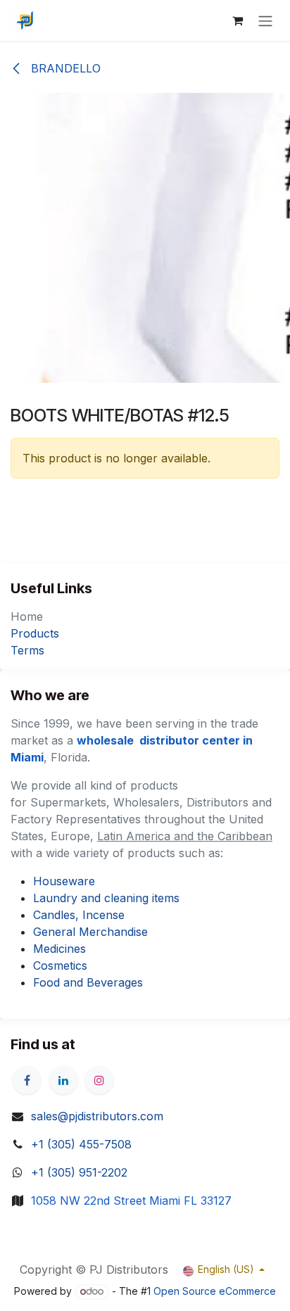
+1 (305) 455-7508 (81, 1144)
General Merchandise (90, 932)
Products (35, 633)
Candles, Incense (79, 915)
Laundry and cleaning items (106, 898)
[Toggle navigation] (265, 20)
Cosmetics (60, 965)
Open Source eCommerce (214, 1291)
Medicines (59, 949)
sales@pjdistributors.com (97, 1116)
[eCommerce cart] (237, 20)
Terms (27, 650)
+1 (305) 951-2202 (79, 1172)
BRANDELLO (64, 68)
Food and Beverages (88, 982)
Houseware (64, 881)
